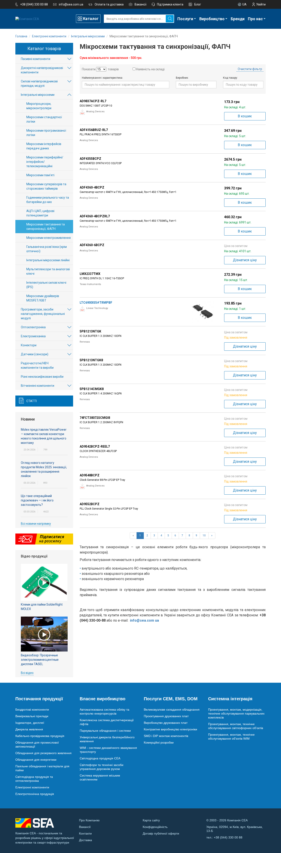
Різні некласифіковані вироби (42, 376)
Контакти (85, 833)
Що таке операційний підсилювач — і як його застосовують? (37, 500)
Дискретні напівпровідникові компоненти (42, 70)
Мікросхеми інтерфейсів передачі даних (43, 146)
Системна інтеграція (230, 698)
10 (204, 535)
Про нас (255, 18)
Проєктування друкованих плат (166, 716)
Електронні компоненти (32, 787)
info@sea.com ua (144, 620)
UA (244, 4)
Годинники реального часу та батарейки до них (47, 200)
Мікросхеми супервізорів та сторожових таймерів (46, 186)
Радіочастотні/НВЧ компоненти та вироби (37, 365)
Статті (31, 401)
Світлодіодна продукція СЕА (100, 758)
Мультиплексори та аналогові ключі (48, 271)
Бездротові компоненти (32, 709)
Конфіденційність (155, 827)
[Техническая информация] (82, 112)
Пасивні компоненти (35, 59)
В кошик (245, 116)
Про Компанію (89, 820)
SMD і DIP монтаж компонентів (166, 736)
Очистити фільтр (250, 69)
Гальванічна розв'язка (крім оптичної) (46, 249)
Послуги (185, 18)
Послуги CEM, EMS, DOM (171, 698)
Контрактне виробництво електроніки (170, 729)
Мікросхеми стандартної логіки (44, 119)
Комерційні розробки (159, 742)
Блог (197, 4)
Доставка (85, 840)
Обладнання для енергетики (35, 759)
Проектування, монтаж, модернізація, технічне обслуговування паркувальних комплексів (236, 713)
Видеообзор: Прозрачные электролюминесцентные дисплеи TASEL (40, 659)
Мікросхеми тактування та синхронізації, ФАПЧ (45, 226)
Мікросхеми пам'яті (40, 175)
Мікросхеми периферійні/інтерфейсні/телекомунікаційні (44, 162)
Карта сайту (151, 820)
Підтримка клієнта (170, 4)
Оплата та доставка (109, 4)
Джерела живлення (29, 729)
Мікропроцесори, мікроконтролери (38, 106)
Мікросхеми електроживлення (48, 238)
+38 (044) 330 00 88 (34, 4)
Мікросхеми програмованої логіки (46, 133)
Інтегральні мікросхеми (37, 94)
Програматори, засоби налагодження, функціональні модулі (43, 314)
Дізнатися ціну (245, 260)
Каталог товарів (44, 48)
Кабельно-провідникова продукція (39, 736)
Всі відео (27, 673)
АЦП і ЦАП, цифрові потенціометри (40, 213)
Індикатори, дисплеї (29, 722)
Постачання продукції (39, 698)
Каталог (91, 18)
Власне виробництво (102, 698)
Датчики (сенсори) (34, 354)
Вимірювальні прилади (31, 716)
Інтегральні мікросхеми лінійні (48, 260)
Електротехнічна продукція (34, 794)
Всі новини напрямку (36, 523)
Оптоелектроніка (33, 327)
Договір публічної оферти (161, 833)
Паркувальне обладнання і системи (105, 730)
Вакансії (140, 4)
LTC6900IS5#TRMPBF (96, 302)
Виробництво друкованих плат (165, 722)
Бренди (238, 18)
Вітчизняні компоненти (37, 385)
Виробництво (212, 18)
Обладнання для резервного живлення (43, 753)
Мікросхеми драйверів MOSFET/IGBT (42, 298)
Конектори (28, 345)
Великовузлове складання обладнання (172, 709)
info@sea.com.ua (71, 4)
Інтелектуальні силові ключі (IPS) (46, 285)
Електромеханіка (33, 336)
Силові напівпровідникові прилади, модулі (39, 83)
